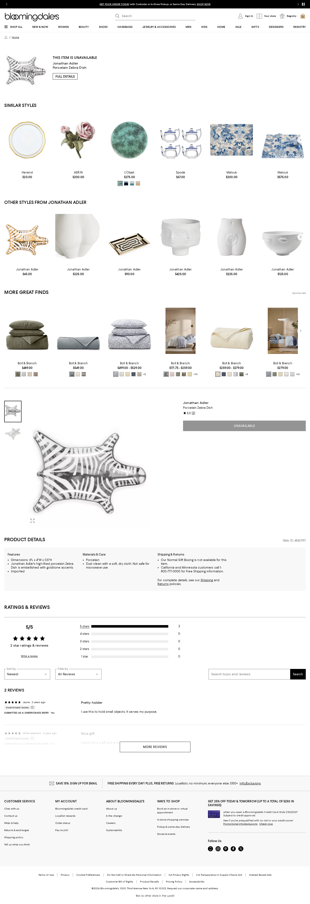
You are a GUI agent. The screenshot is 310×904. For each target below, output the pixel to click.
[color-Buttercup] (190, 374)
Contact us (11, 815)
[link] (27, 175)
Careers (111, 823)
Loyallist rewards (65, 815)
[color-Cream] (78, 374)
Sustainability (114, 830)
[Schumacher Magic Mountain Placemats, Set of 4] (232, 140)
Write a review (29, 656)
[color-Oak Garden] (139, 374)
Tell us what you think (17, 844)
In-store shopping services (173, 819)
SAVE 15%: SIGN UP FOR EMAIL (76, 783)
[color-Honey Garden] (127, 374)
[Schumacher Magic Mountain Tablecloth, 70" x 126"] (283, 140)
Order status (62, 823)
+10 (195, 374)
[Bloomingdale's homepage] (6, 37)
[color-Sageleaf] (241, 374)
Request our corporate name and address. (192, 888)
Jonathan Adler (65, 63)
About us (111, 808)
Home (15, 37)
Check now (266, 823)
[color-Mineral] (133, 374)
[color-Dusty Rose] (138, 183)
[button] (78, 464)
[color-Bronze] (120, 183)
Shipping (207, 580)
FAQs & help (11, 823)
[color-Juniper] (18, 374)
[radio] (120, 183)
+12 (298, 374)
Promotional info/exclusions (240, 823)
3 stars (84, 641)
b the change (114, 815)
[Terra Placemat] (129, 140)
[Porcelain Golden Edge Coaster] (27, 140)
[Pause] (303, 4)
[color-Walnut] (36, 374)
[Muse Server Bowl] (283, 237)
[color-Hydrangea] (269, 374)
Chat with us (11, 808)
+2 (144, 374)
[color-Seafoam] (132, 183)
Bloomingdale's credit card (71, 808)
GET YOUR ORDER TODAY (114, 4)
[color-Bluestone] (72, 374)
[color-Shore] (292, 374)
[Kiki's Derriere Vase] (78, 237)
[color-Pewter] (84, 374)
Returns (163, 584)
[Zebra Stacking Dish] (27, 237)
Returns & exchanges (16, 830)
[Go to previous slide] (6, 4)
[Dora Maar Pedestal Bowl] (181, 237)
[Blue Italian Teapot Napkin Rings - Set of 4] (181, 140)
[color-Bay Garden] (116, 374)
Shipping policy (13, 837)
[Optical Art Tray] (129, 237)
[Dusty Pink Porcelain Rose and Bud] (78, 140)
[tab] (13, 411)
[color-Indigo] (126, 183)
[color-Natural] (230, 374)
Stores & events (166, 834)
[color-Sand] (30, 374)
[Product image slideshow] (89, 464)
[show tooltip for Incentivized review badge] (31, 707)
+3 (246, 374)
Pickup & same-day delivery (173, 826)
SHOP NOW (203, 4)
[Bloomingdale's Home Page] (32, 17)
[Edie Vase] (232, 237)
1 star (84, 656)
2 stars (84, 649)
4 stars (84, 633)
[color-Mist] (24, 374)
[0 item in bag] (303, 16)
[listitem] (155, 4)
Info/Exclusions (250, 783)
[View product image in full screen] (32, 520)
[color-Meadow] (178, 374)
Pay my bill (61, 830)
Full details (65, 76)
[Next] (300, 140)
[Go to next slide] (298, 4)
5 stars (84, 626)
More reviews (155, 747)
